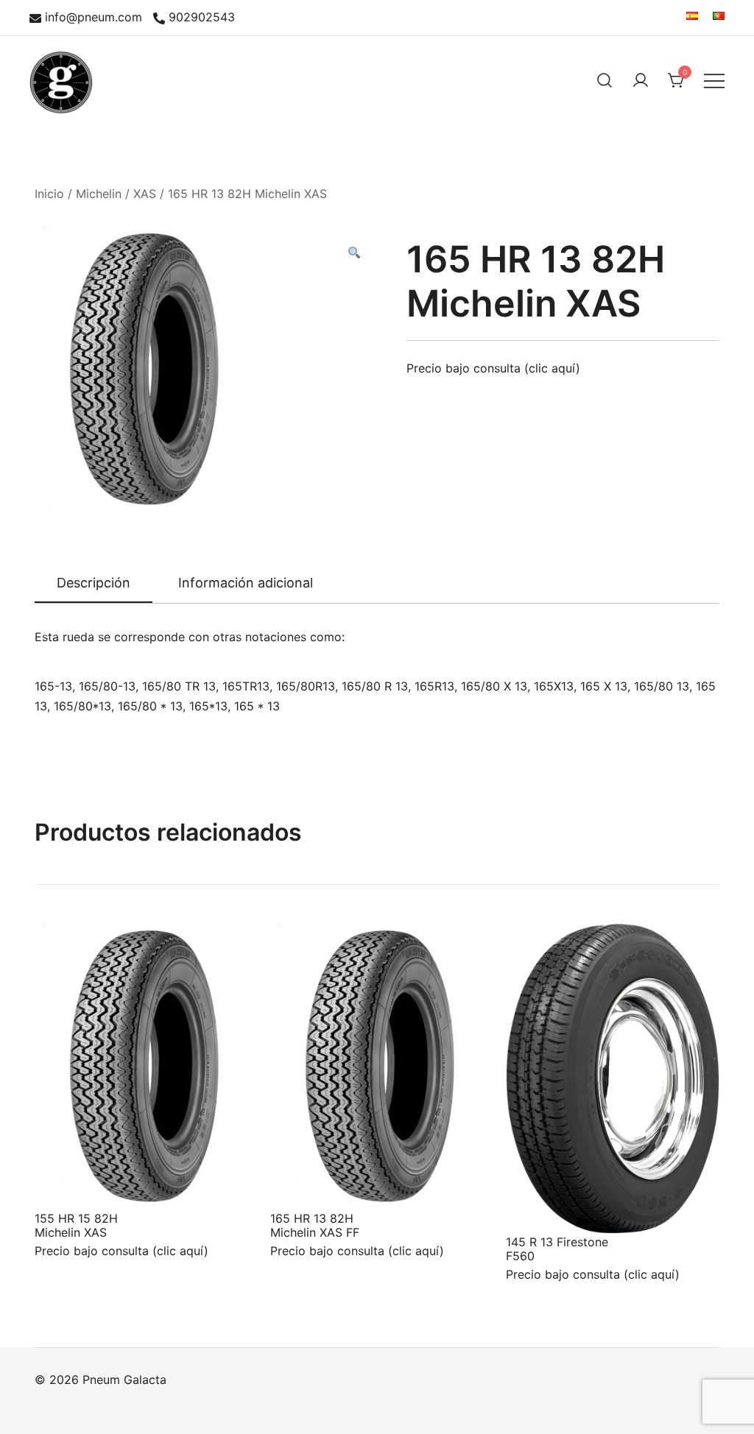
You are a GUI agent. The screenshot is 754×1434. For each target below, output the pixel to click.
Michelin (98, 193)
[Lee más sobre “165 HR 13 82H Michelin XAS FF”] (306, 1183)
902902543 (202, 17)
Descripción (93, 582)
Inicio (49, 193)
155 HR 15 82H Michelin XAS (76, 1225)
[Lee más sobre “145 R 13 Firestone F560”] (541, 1206)
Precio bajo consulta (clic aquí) (493, 368)
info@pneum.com (93, 17)
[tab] (93, 584)
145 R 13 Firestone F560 (557, 1249)
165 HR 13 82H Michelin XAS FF (314, 1225)
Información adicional (245, 582)
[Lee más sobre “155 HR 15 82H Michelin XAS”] (70, 1183)
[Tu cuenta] (640, 80)
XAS (144, 193)
